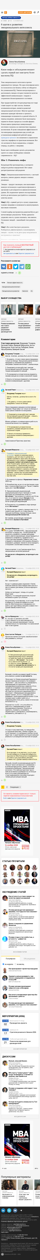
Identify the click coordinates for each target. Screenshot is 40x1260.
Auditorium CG (14, 1030)
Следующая (14, 787)
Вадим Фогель (14, 1078)
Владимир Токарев (27, 343)
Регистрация (38, 12)
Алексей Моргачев (15, 971)
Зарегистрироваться (26, 253)
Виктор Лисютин (14, 982)
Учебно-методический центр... (19, 1039)
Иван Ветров (13, 941)
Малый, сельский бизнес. (18, 1061)
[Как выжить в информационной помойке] (8, 1185)
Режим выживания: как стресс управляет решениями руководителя (8, 328)
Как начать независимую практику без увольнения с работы (23, 995)
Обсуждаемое (29, 959)
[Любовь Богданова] (27, 867)
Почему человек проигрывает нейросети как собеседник (20, 987)
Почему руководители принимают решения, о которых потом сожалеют (23, 911)
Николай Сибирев (15, 900)
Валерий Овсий (18, 349)
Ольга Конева (13, 998)
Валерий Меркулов (21, 345)
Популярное (10, 959)
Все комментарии (20, 952)
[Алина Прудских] (12, 881)
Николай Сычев (14, 914)
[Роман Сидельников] (12, 867)
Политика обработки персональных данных (14, 1221)
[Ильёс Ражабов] (12, 874)
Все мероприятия (20, 1049)
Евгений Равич (7, 345)
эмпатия (25, 291)
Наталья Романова (15, 1007)
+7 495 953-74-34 (22, 1235)
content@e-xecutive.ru (14, 1229)
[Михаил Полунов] (34, 881)
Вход (34, 12)
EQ (32, 291)
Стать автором (25, 12)
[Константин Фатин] (5, 867)
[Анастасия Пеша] (20, 881)
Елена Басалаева (14, 1063)
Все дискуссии (20, 1116)
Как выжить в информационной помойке (8, 1196)
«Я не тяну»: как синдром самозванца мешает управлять (25, 1197)
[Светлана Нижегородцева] (34, 867)
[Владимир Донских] (20, 867)
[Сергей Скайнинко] (5, 874)
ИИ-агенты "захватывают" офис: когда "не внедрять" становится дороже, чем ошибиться (21, 1074)
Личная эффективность (7, 1192)
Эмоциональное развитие (10, 291)
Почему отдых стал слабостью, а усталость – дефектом (21, 938)
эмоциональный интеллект (11, 287)
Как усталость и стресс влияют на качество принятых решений (21, 897)
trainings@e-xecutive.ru (22, 1226)
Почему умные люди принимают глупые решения (24, 326)
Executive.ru (35, 1216)
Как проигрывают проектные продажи (23, 969)
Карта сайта (4, 1232)
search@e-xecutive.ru (19, 1224)
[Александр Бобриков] (34, 874)
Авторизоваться (9, 253)
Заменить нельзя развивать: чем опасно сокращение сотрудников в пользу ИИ (22, 978)
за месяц (20, 964)
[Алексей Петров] (20, 874)
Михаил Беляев (14, 990)
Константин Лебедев (19, 347)
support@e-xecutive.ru (15, 1230)
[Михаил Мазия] (5, 881)
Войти (5, 798)
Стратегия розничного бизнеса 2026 (23, 1032)
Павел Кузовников (15, 927)
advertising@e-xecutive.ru (14, 1227)
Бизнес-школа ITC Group (17, 1021)
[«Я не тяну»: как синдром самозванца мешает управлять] (25, 1185)
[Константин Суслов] (27, 874)
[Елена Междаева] (27, 881)
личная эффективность (15, 282)
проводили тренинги (8, 137)
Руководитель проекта (18, 1023)
